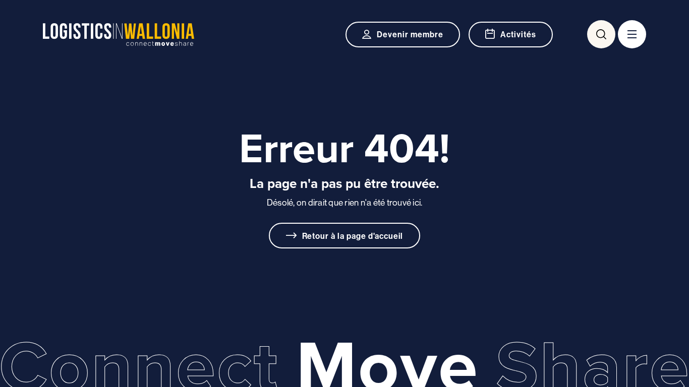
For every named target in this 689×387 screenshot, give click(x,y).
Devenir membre (410, 34)
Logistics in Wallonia (118, 34)
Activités (518, 34)
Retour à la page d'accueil (353, 236)
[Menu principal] (632, 34)
